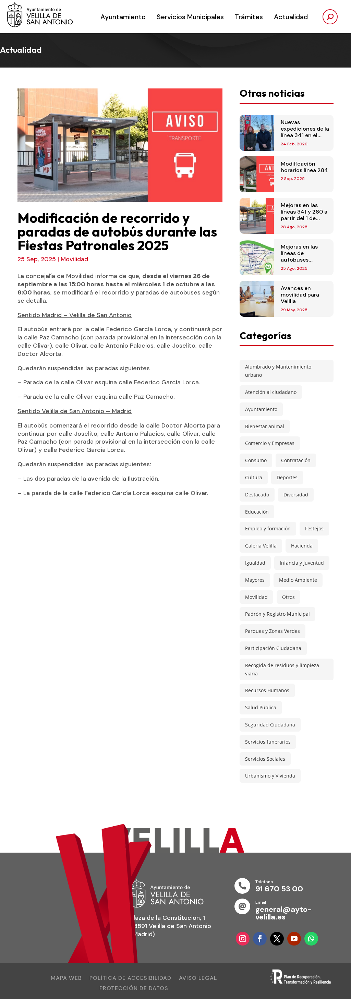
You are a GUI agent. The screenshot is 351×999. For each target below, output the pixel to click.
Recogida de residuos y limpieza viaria (282, 669)
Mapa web (66, 979)
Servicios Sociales (265, 759)
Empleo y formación (268, 528)
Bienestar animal (264, 426)
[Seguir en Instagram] (243, 939)
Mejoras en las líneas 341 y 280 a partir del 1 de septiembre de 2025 (304, 218)
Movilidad (74, 259)
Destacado (257, 494)
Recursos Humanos (267, 690)
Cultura (253, 477)
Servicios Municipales (190, 16)
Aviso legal (198, 979)
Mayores (255, 580)
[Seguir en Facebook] (260, 939)
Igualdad (255, 562)
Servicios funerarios (268, 741)
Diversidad (295, 494)
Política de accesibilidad (130, 979)
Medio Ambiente (298, 580)
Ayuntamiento (123, 16)
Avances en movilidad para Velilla (300, 295)
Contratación (296, 460)
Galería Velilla (261, 545)
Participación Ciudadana (273, 648)
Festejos (314, 528)
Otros (288, 597)
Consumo (256, 460)
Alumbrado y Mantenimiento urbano (278, 370)
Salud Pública (260, 707)
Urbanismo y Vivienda (270, 775)
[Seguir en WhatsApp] (311, 939)
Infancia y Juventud (302, 562)
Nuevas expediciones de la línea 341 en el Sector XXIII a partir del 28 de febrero (305, 139)
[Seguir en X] (277, 939)
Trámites (249, 16)
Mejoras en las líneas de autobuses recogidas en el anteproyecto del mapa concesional (305, 263)
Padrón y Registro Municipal (277, 614)
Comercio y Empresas (269, 443)
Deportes (287, 477)
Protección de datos (133, 989)
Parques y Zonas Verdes (272, 631)
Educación (257, 511)
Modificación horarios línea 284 (304, 167)
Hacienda (302, 545)
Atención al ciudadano (270, 392)
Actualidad (291, 16)
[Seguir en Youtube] (294, 939)
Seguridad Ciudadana (270, 724)
